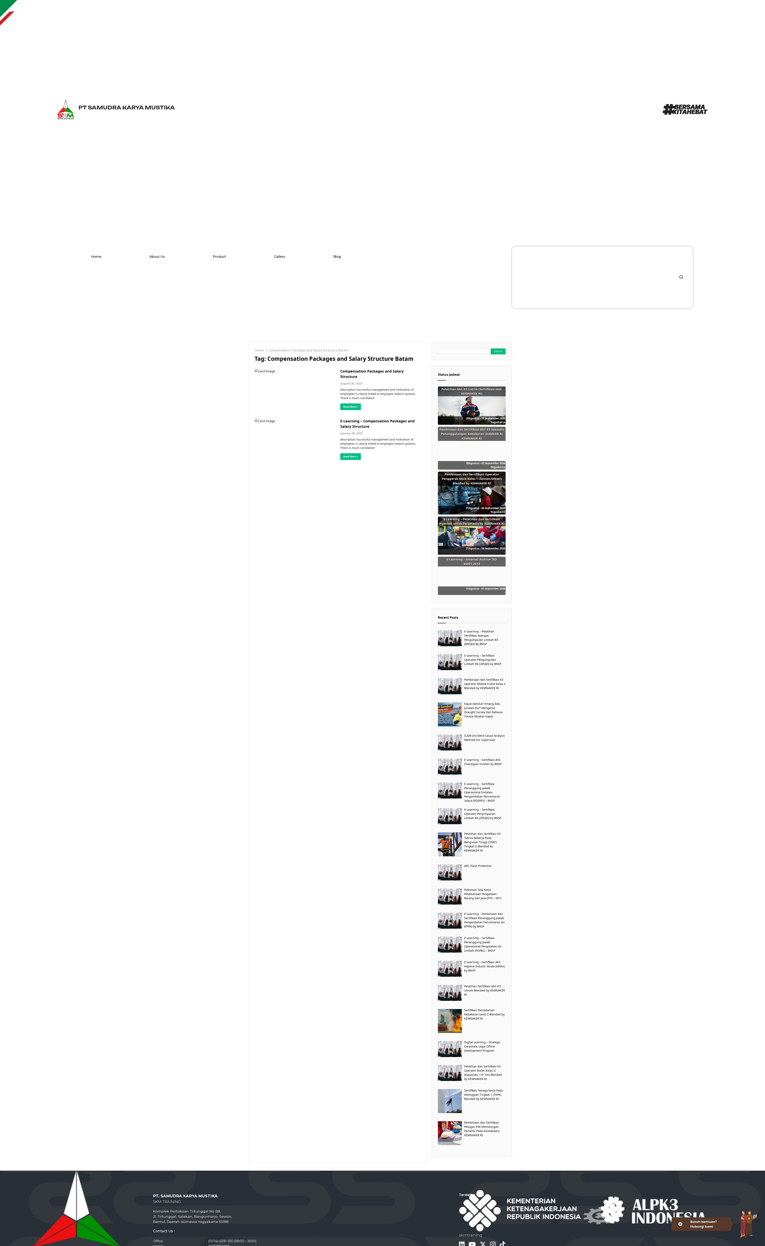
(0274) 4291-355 (220, 1241)
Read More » (350, 406)
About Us (157, 257)
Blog (337, 257)
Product (219, 257)
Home (96, 257)
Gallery (279, 257)
